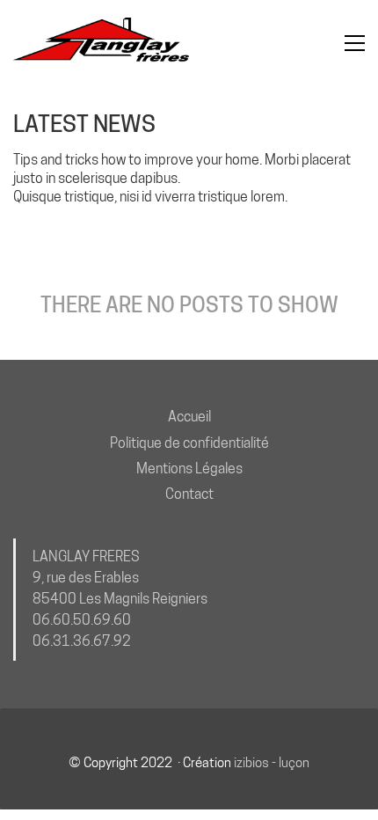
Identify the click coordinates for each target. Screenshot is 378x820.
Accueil (189, 416)
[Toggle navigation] (355, 43)
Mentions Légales (189, 468)
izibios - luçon (271, 763)
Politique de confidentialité (189, 443)
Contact (189, 494)
